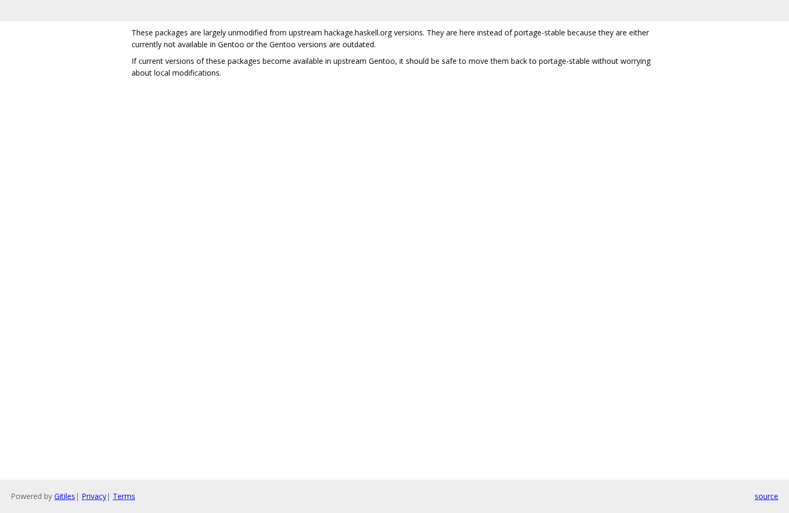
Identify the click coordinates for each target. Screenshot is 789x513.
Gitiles (64, 496)
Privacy (94, 496)
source (766, 496)
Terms (124, 496)
